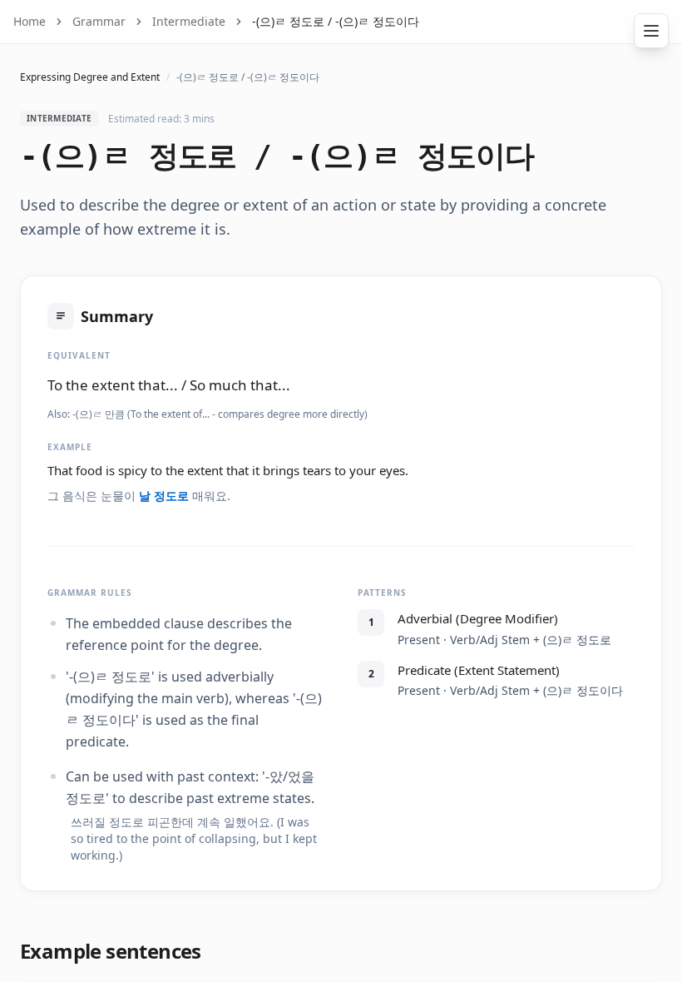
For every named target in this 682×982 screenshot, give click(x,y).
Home (29, 21)
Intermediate (188, 21)
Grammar (99, 21)
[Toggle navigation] (651, 30)
